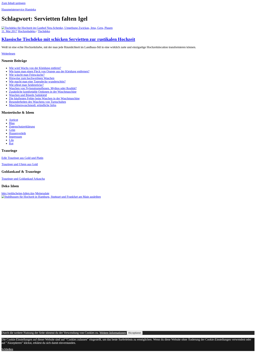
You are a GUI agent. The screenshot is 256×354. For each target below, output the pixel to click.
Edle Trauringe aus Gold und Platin (22, 157)
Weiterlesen (8, 53)
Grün (12, 130)
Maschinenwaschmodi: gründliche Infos (32, 105)
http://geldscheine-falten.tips (17, 193)
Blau (12, 123)
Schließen (7, 349)
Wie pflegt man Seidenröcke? (26, 84)
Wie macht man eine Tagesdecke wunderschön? (37, 81)
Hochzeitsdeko (27, 31)
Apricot (13, 119)
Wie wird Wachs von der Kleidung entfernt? (35, 68)
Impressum (15, 136)
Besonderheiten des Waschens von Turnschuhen (37, 101)
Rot (11, 143)
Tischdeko (44, 31)
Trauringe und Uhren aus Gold (19, 164)
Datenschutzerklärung (22, 126)
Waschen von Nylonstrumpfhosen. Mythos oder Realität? (43, 88)
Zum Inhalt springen (13, 3)
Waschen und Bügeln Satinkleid (28, 95)
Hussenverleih (17, 133)
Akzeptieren (134, 332)
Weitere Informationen (113, 332)
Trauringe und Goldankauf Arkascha (23, 178)
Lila (11, 140)
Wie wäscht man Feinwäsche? (27, 74)
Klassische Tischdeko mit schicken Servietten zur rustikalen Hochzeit (68, 39)
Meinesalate (42, 193)
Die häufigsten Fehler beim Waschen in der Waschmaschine (44, 98)
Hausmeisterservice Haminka (18, 9)
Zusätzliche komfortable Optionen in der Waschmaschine (42, 91)
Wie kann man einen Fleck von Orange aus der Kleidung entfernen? (49, 71)
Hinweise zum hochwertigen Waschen (31, 78)
